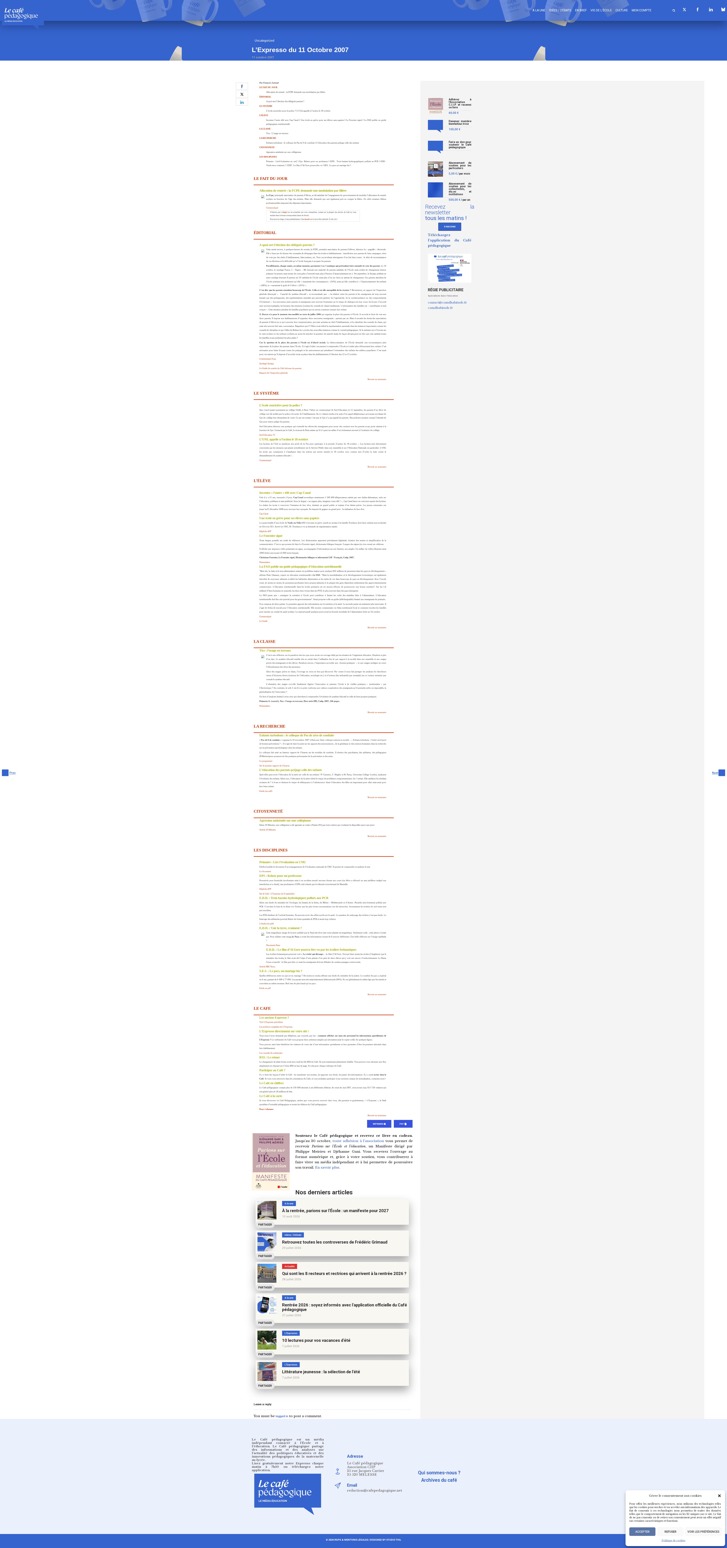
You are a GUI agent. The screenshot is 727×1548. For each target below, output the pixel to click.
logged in (282, 1416)
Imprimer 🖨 (379, 1124)
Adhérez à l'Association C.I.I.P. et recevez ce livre (460, 103)
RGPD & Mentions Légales (351, 1539)
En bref (581, 10)
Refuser (670, 1531)
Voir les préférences (703, 1531)
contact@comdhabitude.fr (447, 302)
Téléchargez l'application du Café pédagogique (449, 240)
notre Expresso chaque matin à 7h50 (288, 1464)
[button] (719, 1496)
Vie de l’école (601, 10)
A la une (539, 10)
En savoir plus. (327, 1168)
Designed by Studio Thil (385, 1539)
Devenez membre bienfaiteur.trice (460, 122)
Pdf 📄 (403, 1124)
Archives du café (439, 1480)
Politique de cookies (673, 1540)
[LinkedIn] (711, 9)
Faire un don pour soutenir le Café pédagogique (460, 145)
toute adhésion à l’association (358, 1141)
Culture (621, 10)
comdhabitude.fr (440, 308)
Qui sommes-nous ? (439, 1472)
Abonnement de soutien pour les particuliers (460, 166)
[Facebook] (697, 9)
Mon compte (641, 10)
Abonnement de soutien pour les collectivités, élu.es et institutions (460, 189)
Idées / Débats (560, 10)
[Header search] (673, 10)
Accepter (642, 1531)
